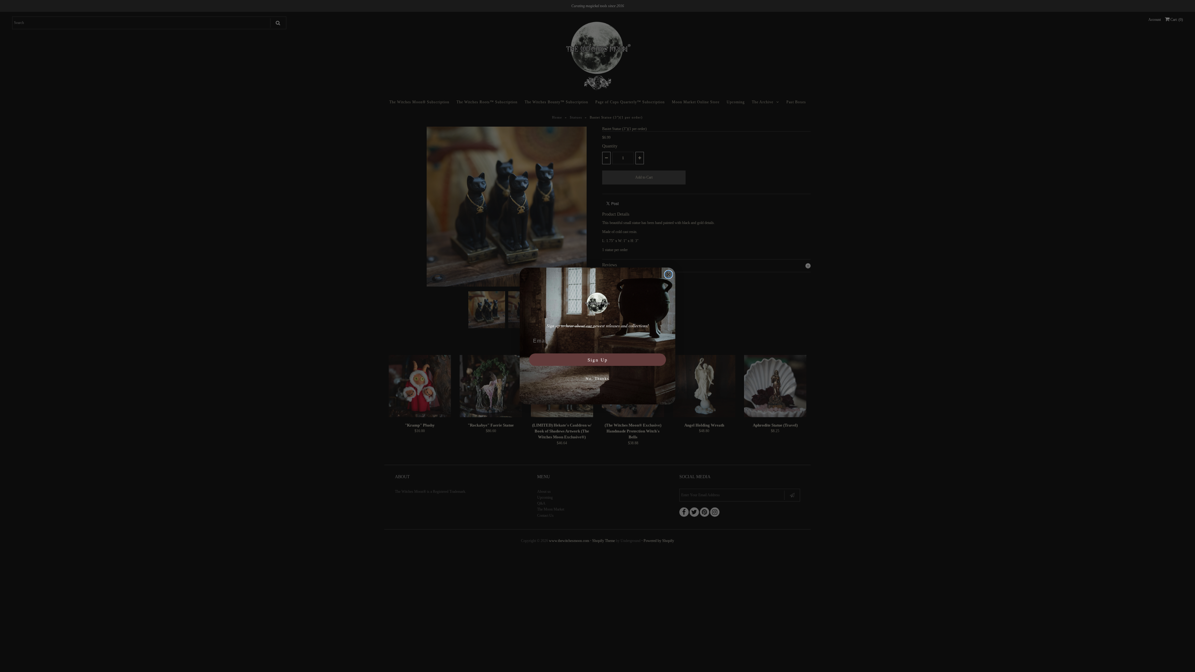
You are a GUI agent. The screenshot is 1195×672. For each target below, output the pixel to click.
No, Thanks (597, 378)
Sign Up (598, 360)
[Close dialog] (668, 274)
